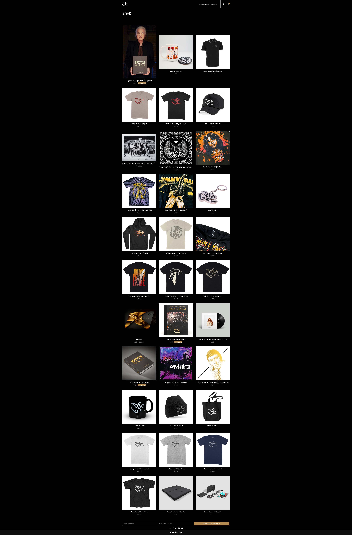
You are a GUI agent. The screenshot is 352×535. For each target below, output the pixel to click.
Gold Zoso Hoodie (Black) (139, 253)
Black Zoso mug (139, 426)
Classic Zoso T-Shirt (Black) (139, 512)
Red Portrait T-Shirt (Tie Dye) (212, 167)
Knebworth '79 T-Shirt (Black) (212, 253)
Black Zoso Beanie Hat (176, 426)
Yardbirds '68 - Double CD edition (176, 382)
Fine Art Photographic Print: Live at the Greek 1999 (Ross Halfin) (143, 163)
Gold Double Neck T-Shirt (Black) (176, 210)
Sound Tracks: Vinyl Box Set (176, 512)
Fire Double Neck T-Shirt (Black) (139, 296)
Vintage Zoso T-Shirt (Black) (212, 296)
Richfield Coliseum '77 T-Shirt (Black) (176, 296)
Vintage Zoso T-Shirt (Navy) (213, 469)
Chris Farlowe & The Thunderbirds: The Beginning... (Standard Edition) (219, 382)
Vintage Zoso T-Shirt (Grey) (176, 469)
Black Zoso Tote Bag (212, 426)
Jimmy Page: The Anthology (176, 339)
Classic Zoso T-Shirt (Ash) (139, 124)
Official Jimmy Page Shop (208, 4)
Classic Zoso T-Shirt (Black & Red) (176, 124)
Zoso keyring (212, 210)
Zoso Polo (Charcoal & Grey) (212, 71)
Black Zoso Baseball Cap (213, 124)
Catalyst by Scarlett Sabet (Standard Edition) (212, 339)
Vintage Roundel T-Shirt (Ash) (176, 253)
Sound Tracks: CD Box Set (212, 512)
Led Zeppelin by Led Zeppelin (139, 382)
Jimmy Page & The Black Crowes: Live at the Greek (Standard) (179, 167)
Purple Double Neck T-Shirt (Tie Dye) (139, 210)
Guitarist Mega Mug (176, 71)
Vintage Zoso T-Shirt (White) (139, 469)
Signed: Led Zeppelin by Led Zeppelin (139, 80)
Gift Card (139, 339)
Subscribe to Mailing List (211, 524)
